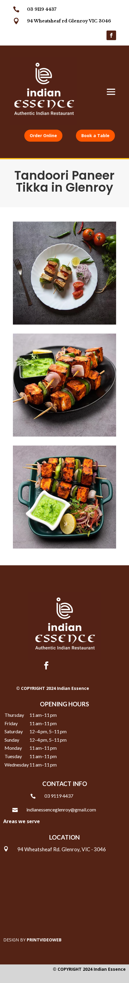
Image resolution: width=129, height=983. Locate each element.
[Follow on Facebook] (111, 35)
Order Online (43, 135)
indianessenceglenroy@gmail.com (61, 809)
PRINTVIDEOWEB (44, 940)
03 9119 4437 (58, 796)
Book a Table (95, 135)
